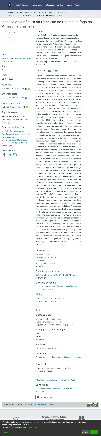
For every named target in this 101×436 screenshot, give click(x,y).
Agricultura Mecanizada (45, 263)
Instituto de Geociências (45, 348)
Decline (85, 432)
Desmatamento (42, 260)
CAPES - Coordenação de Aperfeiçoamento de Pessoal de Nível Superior (16, 134)
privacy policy (31, 427)
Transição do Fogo (43, 254)
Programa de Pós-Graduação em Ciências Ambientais (58, 357)
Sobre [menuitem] (69, 5)
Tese (4, 70)
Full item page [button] (45, 397)
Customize (6, 432)
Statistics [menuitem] (50, 5)
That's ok (94, 432)
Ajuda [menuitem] (77, 5)
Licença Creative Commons (44, 404)
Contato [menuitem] (60, 5)
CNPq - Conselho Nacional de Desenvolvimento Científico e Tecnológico (14, 143)
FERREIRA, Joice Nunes (12, 107)
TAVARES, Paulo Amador (13, 88)
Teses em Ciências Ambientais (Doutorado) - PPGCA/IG (23, 15)
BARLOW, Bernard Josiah (13, 97)
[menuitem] (23, 5)
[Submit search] (80, 15)
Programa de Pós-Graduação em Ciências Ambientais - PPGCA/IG (56, 12)
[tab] (49, 70)
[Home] (11, 4)
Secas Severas (41, 266)
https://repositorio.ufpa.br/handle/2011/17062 (55, 380)
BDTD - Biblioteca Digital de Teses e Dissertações (28, 12)
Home (10, 12)
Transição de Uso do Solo (46, 257)
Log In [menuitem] (88, 15)
